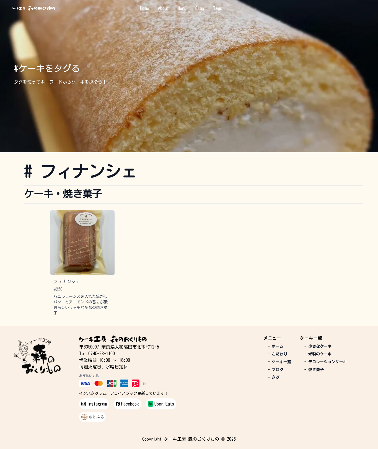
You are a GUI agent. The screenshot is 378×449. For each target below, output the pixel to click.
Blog (199, 8)
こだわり (164, 12)
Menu (182, 8)
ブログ (201, 12)
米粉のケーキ (318, 354)
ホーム (144, 12)
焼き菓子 (314, 369)
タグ (217, 12)
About (163, 8)
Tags (217, 8)
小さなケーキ (318, 346)
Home (144, 8)
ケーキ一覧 (184, 12)
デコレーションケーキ (325, 362)
